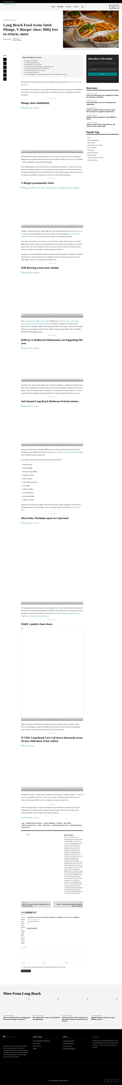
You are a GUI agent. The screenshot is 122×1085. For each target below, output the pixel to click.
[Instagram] (67, 895)
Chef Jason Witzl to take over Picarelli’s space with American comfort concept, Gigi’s (100, 125)
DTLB (39, 825)
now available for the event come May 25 (66, 452)
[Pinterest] (5, 67)
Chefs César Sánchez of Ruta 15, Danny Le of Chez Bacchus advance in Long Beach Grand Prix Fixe (75, 1019)
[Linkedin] (69, 895)
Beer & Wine (67, 823)
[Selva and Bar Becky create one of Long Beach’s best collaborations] (46, 1005)
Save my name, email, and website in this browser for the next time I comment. (44, 967)
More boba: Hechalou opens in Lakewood (35, 70)
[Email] (5, 75)
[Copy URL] (5, 79)
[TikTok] (72, 895)
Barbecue (59, 823)
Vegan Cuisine (26, 827)
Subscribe (103, 74)
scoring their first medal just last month (36, 321)
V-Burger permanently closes (32, 62)
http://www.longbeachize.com (71, 837)
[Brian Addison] (42, 865)
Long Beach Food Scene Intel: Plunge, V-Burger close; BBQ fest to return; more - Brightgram (53, 917)
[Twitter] (5, 63)
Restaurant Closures (76, 825)
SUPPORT (95, 1037)
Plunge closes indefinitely (32, 60)
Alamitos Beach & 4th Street (34, 823)
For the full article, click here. (30, 817)
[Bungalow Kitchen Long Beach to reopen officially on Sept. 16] (105, 1005)
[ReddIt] (5, 71)
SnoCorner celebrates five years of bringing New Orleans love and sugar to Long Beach (102, 96)
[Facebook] (5, 59)
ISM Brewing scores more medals (33, 64)
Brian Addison (17, 40)
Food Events (46, 825)
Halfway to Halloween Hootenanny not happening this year (39, 66)
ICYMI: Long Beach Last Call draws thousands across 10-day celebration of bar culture (46, 74)
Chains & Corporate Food (29, 825)
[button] (82, 6)
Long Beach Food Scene (9, 20)
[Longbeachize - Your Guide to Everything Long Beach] (14, 7)
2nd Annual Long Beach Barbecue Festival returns (37, 68)
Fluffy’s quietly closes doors (32, 72)
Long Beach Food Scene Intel (60, 825)
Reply (28, 923)
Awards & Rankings (49, 823)
